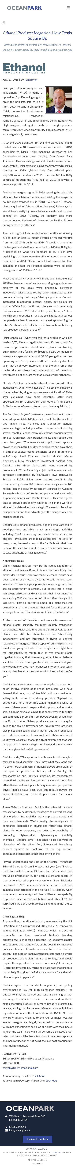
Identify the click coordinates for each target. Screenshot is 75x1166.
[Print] (6, 22)
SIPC (59, 1152)
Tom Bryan (30, 79)
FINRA (55, 1152)
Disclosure (37, 1163)
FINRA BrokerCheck (37, 1160)
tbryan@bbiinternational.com (20, 1067)
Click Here (38, 1076)
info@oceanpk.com (19, 1130)
